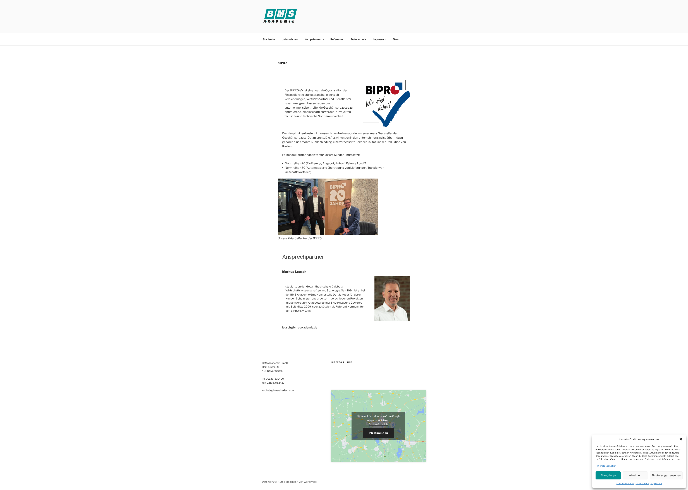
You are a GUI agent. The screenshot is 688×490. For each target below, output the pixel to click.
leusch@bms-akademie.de (299, 327)
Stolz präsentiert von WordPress (298, 481)
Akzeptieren (608, 475)
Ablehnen (635, 475)
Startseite (269, 39)
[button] (681, 439)
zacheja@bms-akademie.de (278, 390)
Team (396, 39)
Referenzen (337, 39)
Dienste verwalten (606, 465)
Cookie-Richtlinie (625, 483)
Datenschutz (642, 483)
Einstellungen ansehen (666, 475)
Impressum (656, 483)
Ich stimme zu (378, 433)
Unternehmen (290, 39)
